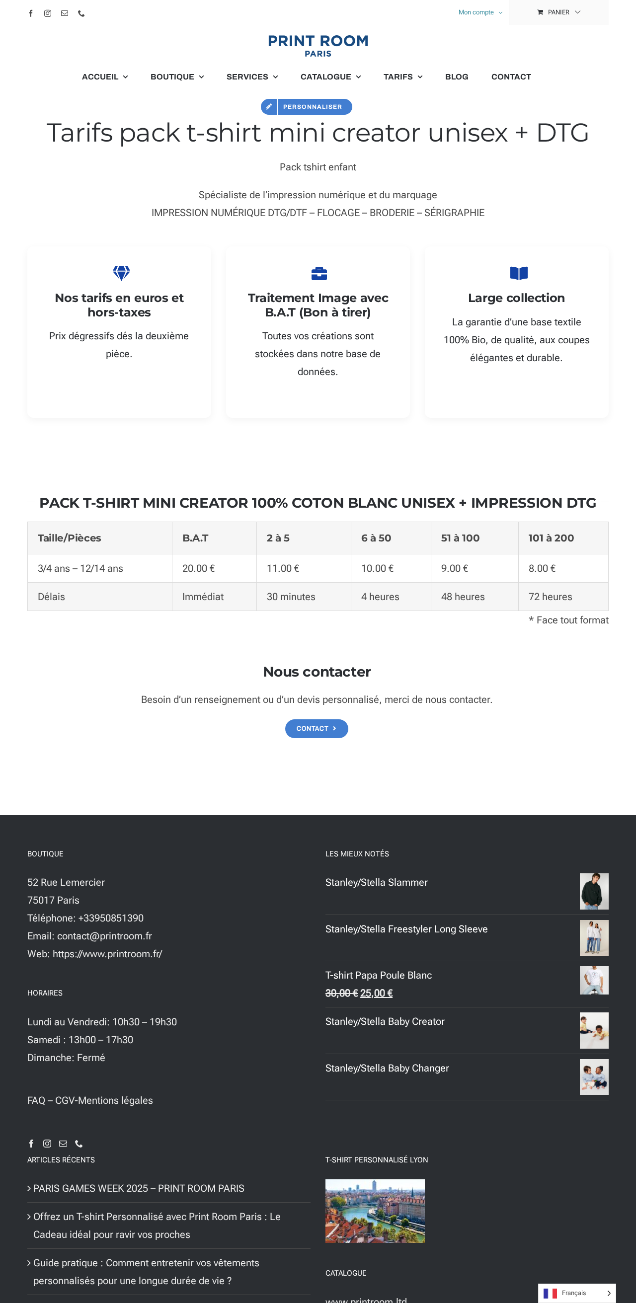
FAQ (36, 1100)
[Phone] (79, 1144)
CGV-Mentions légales (104, 1100)
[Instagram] (47, 1144)
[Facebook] (31, 1144)
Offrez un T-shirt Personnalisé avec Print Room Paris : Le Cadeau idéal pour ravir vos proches (157, 1225)
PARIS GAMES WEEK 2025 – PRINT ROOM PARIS (138, 1188)
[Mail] (63, 1144)
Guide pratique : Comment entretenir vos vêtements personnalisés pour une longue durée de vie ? (146, 1272)
